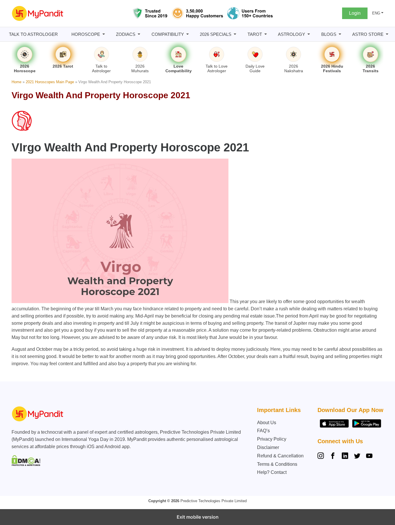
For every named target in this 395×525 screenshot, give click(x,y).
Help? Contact (272, 472)
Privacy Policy (271, 439)
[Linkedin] (344, 456)
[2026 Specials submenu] (235, 34)
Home (16, 82)
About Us (266, 422)
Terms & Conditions (277, 464)
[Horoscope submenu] (103, 34)
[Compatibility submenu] (187, 34)
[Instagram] (322, 456)
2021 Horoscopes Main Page (50, 82)
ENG (376, 13)
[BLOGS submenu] (340, 34)
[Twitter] (357, 456)
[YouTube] (369, 456)
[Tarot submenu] (265, 34)
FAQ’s (263, 430)
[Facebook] (332, 456)
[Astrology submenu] (308, 34)
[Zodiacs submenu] (139, 34)
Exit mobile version (198, 517)
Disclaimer (268, 447)
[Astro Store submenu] (387, 34)
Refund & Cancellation (280, 455)
